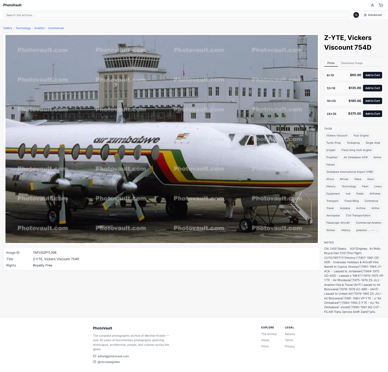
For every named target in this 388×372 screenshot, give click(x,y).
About (265, 340)
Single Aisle (373, 142)
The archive (269, 334)
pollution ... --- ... (367, 230)
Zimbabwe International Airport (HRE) (349, 171)
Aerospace (333, 215)
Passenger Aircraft (338, 222)
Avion (370, 179)
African (344, 179)
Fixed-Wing (352, 200)
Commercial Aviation (368, 222)
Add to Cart (372, 75)
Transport (332, 200)
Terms (289, 340)
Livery (378, 186)
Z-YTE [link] (334, 38)
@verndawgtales (109, 362)
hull (348, 193)
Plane (357, 179)
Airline (377, 157)
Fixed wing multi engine (357, 150)
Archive (361, 208)
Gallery (7, 28)
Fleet (365, 186)
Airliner (330, 230)
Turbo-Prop (333, 142)
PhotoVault (12, 5)
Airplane (345, 208)
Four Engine (361, 135)
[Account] (372, 5)
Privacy (290, 346)
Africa (330, 179)
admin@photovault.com (113, 356)
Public (360, 193)
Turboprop (353, 142)
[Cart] (381, 5)
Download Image (352, 63)
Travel (330, 208)
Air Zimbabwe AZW (356, 157)
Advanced (375, 15)
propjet (330, 150)
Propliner (332, 157)
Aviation (39, 28)
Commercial (56, 28)
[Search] (356, 15)
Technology (23, 28)
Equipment (333, 193)
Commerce (371, 200)
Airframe (375, 193)
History (330, 186)
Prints (331, 63)
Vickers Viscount (337, 135)
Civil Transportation (358, 215)
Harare (330, 164)
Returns (290, 334)
